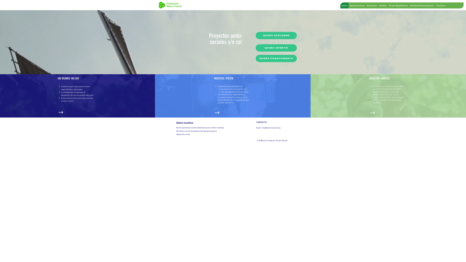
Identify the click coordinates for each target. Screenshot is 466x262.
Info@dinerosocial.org (271, 128)
